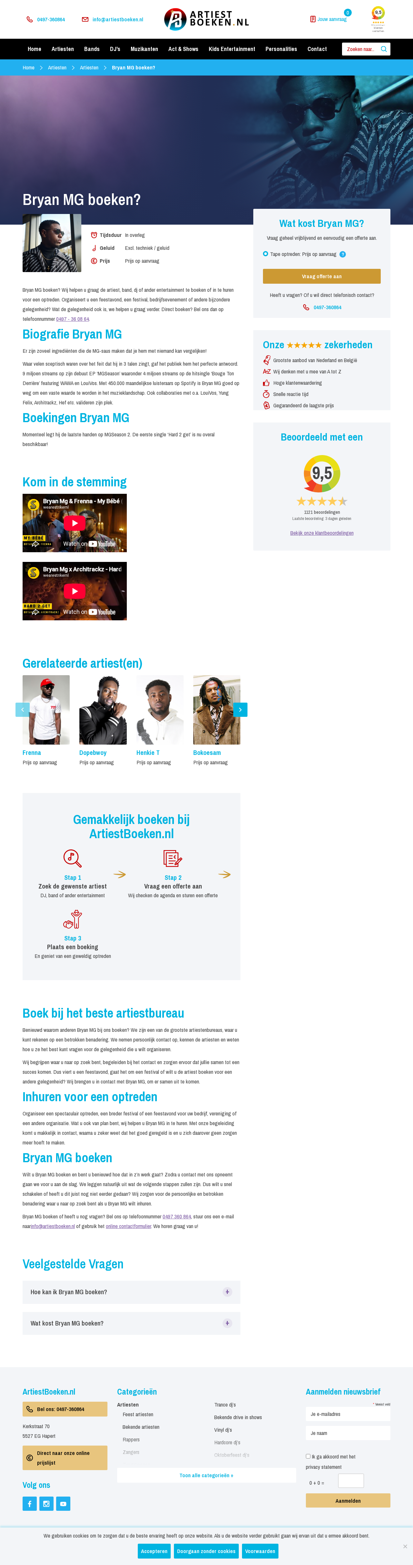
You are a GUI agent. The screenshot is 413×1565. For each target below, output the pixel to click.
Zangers (131, 1452)
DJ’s (115, 49)
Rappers (131, 1439)
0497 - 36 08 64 (72, 318)
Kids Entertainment (232, 49)
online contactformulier (128, 1226)
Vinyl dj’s (223, 1429)
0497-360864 (51, 19)
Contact (317, 49)
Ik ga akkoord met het (331, 1461)
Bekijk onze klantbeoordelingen (322, 532)
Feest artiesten (138, 1414)
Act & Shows (183, 49)
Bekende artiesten (141, 1426)
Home (34, 49)
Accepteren (154, 1551)
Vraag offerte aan (322, 276)
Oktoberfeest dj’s (231, 1454)
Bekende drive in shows (238, 1417)
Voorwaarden (260, 1551)
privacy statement (324, 1466)
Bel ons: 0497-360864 (60, 1409)
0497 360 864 (177, 1216)
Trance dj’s (225, 1404)
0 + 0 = (316, 1482)
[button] (131, 1292)
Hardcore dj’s (227, 1442)
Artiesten (63, 49)
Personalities (281, 49)
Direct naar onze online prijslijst (63, 1457)
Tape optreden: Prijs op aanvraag (307, 255)
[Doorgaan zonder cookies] (405, 1546)
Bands (92, 49)
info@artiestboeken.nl (118, 19)
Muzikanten (144, 49)
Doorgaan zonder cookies (206, 1551)
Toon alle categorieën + (206, 1475)
